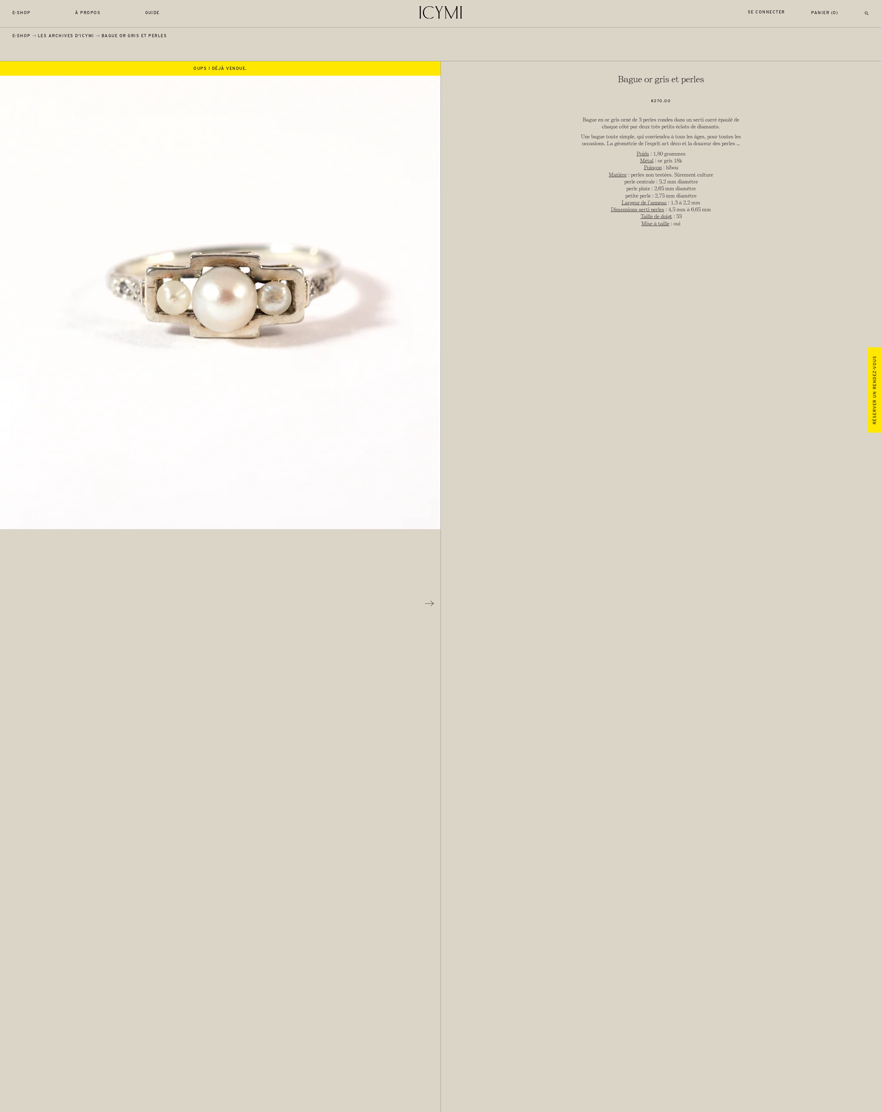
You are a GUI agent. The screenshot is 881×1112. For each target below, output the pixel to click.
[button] (866, 12)
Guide (152, 12)
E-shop (21, 12)
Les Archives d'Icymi (66, 35)
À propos (87, 12)
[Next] (429, 603)
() (824, 12)
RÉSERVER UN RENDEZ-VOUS (874, 390)
